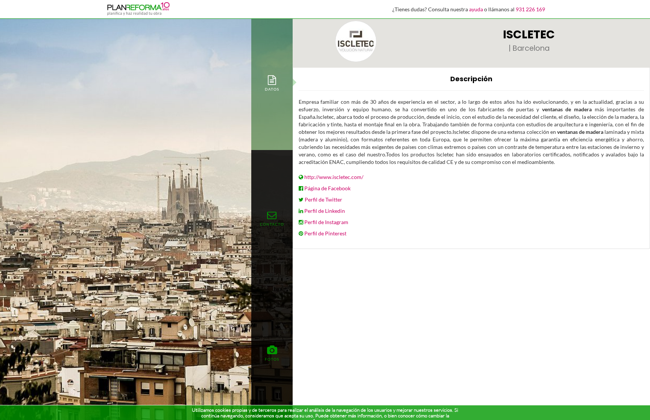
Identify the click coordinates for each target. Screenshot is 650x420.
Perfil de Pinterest (325, 233)
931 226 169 (530, 9)
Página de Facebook (327, 188)
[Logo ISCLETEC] (356, 41)
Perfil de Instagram (326, 222)
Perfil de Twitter (323, 199)
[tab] (272, 82)
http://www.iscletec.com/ (333, 177)
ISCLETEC (529, 34)
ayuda (476, 9)
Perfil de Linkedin (324, 211)
